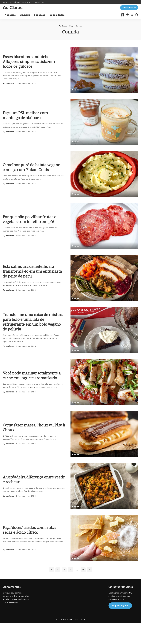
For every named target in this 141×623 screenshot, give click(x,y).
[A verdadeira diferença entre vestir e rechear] (104, 486)
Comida (75, 90)
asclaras (10, 83)
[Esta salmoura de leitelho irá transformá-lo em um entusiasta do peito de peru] (104, 278)
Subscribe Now (129, 7)
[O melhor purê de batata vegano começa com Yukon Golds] (104, 174)
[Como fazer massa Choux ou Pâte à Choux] (104, 434)
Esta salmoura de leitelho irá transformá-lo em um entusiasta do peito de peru (32, 271)
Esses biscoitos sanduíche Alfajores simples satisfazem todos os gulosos (29, 61)
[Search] (136, 15)
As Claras (12, 7)
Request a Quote (120, 605)
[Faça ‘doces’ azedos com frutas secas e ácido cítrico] (104, 538)
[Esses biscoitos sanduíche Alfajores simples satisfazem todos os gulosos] (104, 70)
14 (83, 570)
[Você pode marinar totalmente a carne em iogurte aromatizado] (104, 382)
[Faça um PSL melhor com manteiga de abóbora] (104, 122)
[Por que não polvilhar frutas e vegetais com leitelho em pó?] (104, 226)
